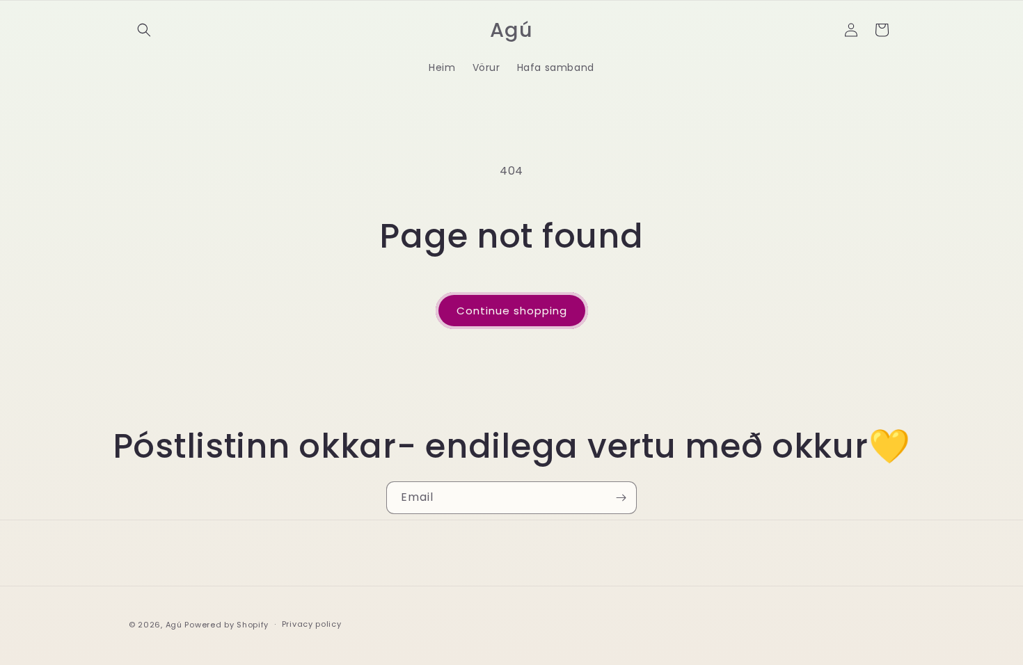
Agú (175, 624)
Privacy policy (312, 624)
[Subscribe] (620, 497)
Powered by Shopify (226, 624)
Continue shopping (512, 310)
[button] (144, 30)
